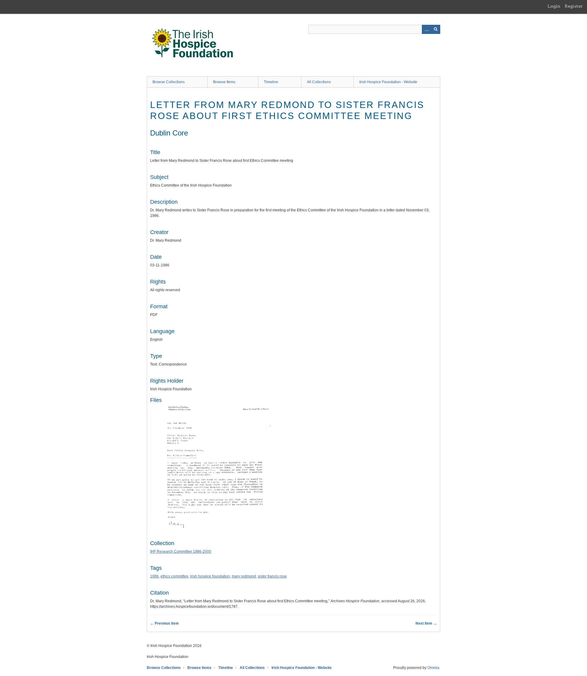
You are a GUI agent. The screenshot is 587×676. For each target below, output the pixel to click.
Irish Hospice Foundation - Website (388, 82)
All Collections (319, 82)
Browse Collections (169, 82)
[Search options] (426, 29)
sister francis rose (272, 576)
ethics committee (174, 576)
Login (554, 6)
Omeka (433, 668)
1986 (154, 576)
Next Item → (426, 623)
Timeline (271, 82)
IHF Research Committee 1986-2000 (180, 551)
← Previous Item (164, 623)
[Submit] (435, 29)
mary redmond (244, 576)
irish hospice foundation (210, 576)
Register (574, 6)
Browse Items (224, 82)
